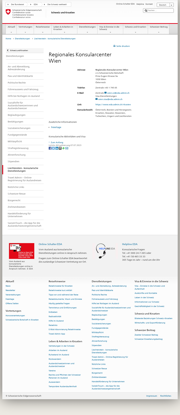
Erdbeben (53, 312)
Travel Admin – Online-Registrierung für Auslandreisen (110, 358)
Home (8, 39)
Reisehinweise (43, 26)
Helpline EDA (129, 244)
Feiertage (56, 127)
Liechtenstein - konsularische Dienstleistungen (105, 351)
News (8, 286)
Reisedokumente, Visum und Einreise (65, 299)
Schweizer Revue (99, 368)
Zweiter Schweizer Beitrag (146, 335)
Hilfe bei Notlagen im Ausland (105, 303)
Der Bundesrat (17, 4)
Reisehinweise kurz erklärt (60, 290)
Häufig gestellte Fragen (59, 303)
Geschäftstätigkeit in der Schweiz (149, 306)
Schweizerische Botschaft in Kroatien (22, 320)
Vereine (52, 371)
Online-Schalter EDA (50, 244)
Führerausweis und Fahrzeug (105, 299)
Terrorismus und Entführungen (63, 308)
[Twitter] (53, 148)
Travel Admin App (57, 334)
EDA (36, 4)
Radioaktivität (55, 316)
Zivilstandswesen (99, 377)
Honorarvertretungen (15, 315)
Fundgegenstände (100, 328)
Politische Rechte (99, 295)
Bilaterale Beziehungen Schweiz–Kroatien (153, 318)
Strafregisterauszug (100, 337)
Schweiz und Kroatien (135, 26)
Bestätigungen (98, 319)
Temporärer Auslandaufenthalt (63, 387)
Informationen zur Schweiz (147, 302)
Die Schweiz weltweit (57, 4)
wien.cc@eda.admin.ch (118, 93)
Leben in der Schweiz (144, 298)
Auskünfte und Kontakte (146, 293)
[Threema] (60, 148)
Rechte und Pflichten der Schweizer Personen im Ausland (65, 376)
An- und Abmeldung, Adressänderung (109, 286)
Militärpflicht (98, 332)
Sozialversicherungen (101, 324)
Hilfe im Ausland (56, 321)
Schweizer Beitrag (159, 26)
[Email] (66, 148)
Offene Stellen (12, 303)
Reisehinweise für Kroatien (61, 286)
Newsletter (10, 290)
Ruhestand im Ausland (59, 355)
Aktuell (11, 26)
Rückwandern (55, 359)
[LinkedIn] (57, 148)
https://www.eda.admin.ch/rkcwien (113, 104)
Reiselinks (53, 325)
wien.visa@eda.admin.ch (110, 99)
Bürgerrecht (97, 373)
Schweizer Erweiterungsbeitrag (149, 339)
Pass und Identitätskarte (102, 290)
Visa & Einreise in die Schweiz (109, 28)
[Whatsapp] (63, 148)
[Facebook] (50, 148)
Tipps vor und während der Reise (63, 295)
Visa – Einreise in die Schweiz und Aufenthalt (150, 287)
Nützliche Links (98, 364)
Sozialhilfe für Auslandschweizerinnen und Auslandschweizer (111, 309)
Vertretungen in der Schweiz (62, 346)
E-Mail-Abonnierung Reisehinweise (65, 330)
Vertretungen (25, 26)
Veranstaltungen (13, 295)
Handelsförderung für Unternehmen (108, 382)
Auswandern (54, 382)
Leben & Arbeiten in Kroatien (63, 28)
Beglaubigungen (99, 315)
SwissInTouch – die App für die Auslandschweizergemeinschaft (106, 387)
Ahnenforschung (99, 341)
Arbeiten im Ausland (58, 350)
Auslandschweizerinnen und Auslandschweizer (61, 364)
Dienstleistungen (87, 26)
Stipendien (97, 345)
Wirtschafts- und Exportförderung (150, 323)
